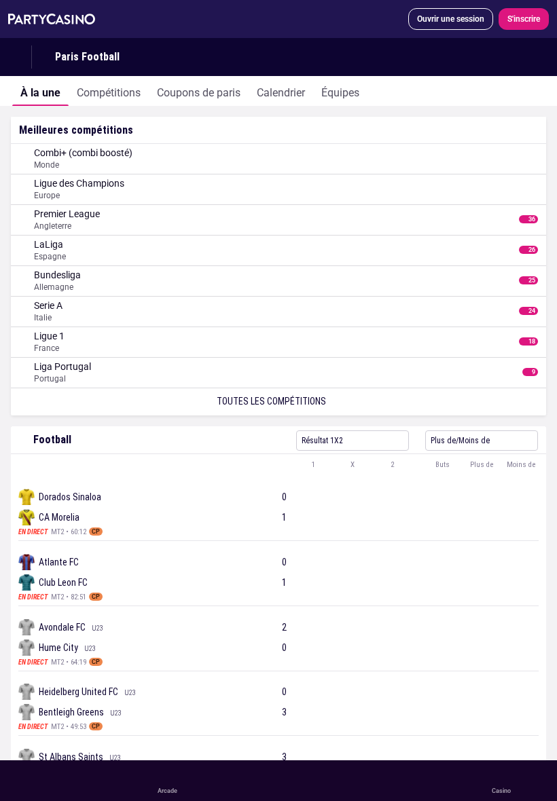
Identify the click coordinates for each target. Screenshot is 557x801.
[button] (278, 465)
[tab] (40, 91)
